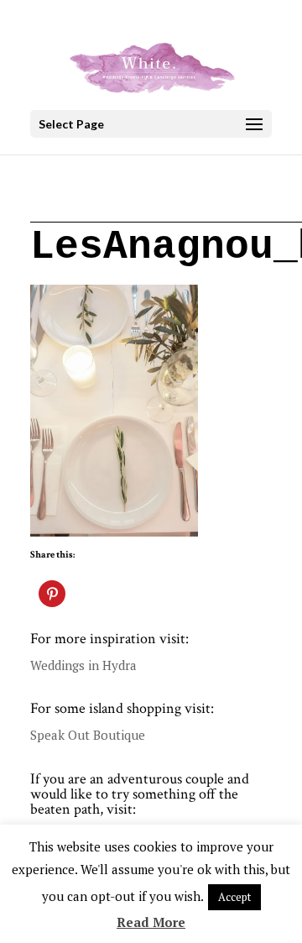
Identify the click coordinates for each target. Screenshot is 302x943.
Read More (151, 922)
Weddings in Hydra (83, 665)
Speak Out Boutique (87, 734)
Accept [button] (234, 896)
